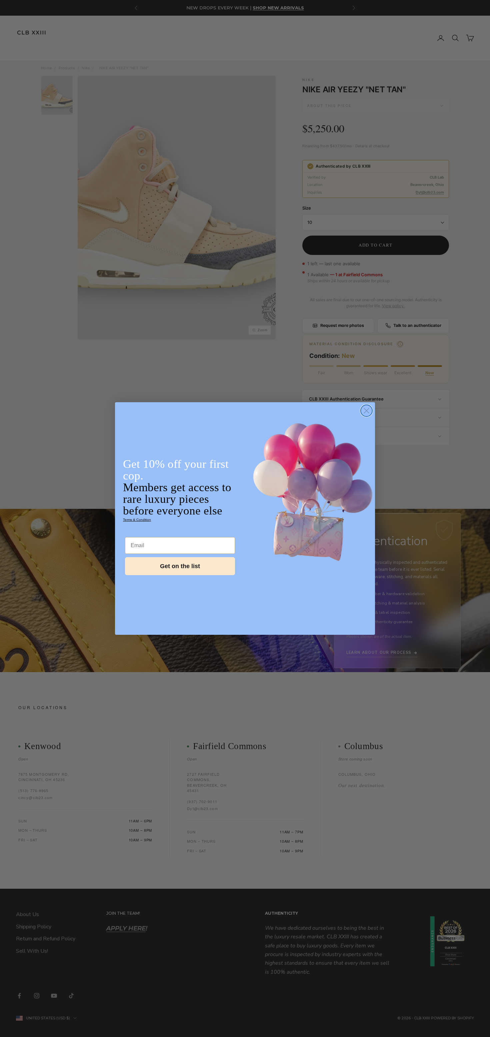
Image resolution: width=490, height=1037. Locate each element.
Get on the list (180, 566)
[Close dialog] (366, 411)
